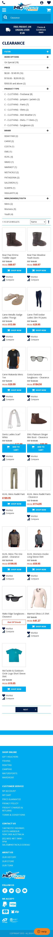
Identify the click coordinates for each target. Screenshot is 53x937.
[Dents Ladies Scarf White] (14, 419)
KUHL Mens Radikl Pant (13, 494)
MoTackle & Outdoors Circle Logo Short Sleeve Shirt (13, 673)
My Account (9, 790)
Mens (8, 203)
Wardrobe (8, 777)
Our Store (8, 861)
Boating (7, 765)
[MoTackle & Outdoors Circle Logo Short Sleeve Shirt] (14, 655)
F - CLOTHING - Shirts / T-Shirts (21, 120)
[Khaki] (14, 478)
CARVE (9, 141)
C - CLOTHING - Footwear (18, 94)
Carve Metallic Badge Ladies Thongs (12, 316)
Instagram (18, 890)
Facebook (4, 890)
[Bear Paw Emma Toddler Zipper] (14, 239)
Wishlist (9, 276)
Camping (7, 769)
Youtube (24, 890)
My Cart (6, 795)
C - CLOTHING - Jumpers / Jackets (22, 99)
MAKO (9, 162)
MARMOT (10, 167)
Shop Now (16, 270)
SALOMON (11, 182)
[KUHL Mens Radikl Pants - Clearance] (39, 478)
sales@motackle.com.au (16, 844)
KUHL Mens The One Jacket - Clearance (12, 555)
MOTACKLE (11, 172)
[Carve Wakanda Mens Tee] (14, 359)
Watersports (9, 773)
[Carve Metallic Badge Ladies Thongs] (14, 299)
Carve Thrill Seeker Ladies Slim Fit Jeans (37, 316)
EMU (8, 151)
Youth (8, 214)
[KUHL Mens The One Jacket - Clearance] (14, 538)
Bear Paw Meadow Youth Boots (36, 256)
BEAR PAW (11, 136)
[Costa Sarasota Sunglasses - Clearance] (39, 359)
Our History (9, 857)
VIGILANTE (11, 193)
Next (25, 709)
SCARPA (9, 187)
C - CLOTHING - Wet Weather (20, 114)
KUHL (8, 156)
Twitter (11, 890)
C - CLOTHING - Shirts (16, 109)
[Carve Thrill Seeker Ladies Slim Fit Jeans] (39, 299)
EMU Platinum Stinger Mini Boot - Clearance (37, 436)
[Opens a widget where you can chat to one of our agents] (42, 932)
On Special (11, 62)
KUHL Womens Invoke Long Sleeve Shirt (38, 555)
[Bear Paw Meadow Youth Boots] (39, 239)
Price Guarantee (11, 799)
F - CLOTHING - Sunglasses (19, 125)
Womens (10, 209)
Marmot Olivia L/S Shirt (38, 613)
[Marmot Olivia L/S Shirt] (39, 598)
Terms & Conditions (13, 814)
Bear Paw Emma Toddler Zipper (10, 256)
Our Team (7, 865)
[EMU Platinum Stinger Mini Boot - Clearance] (39, 419)
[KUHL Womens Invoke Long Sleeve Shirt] (39, 538)
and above (15, 83)
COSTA (9, 146)
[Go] (6, 17)
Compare (10, 279)
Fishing (6, 760)
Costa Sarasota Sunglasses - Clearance (38, 376)
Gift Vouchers (10, 756)
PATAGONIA (11, 177)
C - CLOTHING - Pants (16, 104)
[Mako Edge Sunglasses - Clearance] (14, 598)
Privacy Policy (10, 803)
